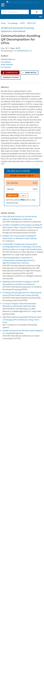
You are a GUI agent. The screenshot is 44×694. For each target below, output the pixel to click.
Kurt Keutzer (6, 67)
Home (3, 23)
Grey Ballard (6, 62)
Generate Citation (11, 77)
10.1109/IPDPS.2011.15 (23, 51)
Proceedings (13, 23)
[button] (40, 16)
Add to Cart (12, 195)
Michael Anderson (8, 59)
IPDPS (22, 23)
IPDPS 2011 (31, 23)
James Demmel (7, 64)
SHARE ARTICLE (30, 73)
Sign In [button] (30, 175)
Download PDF (11, 73)
